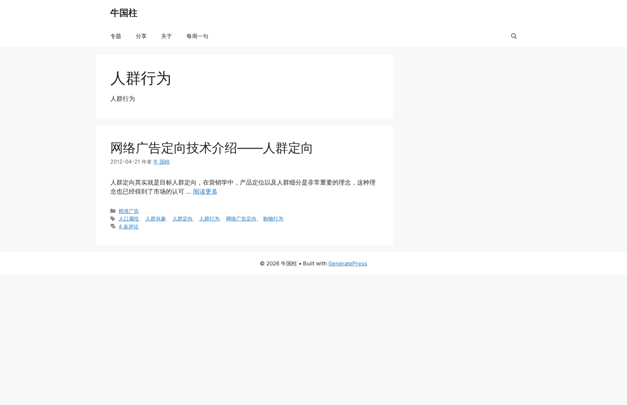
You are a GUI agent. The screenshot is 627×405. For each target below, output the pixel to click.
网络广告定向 (241, 218)
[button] (514, 36)
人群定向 (182, 218)
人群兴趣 (156, 218)
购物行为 (273, 218)
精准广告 (129, 211)
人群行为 (209, 218)
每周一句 (197, 36)
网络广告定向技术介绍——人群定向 (212, 147)
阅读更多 (205, 191)
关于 (166, 36)
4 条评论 (129, 226)
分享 (141, 36)
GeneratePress (347, 263)
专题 (115, 36)
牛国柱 (124, 12)
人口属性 (129, 218)
